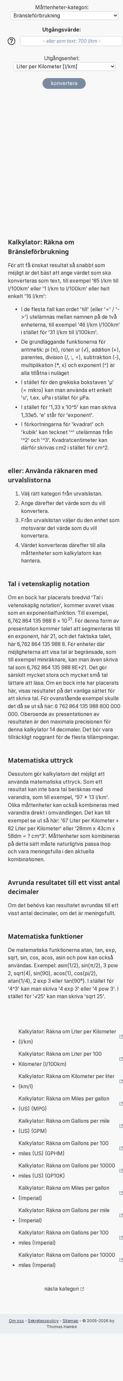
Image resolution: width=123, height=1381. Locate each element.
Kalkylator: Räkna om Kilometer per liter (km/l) (66, 1081)
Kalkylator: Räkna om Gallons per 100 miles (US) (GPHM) (63, 1148)
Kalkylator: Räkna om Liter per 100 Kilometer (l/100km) (60, 1059)
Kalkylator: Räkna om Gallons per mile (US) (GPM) (64, 1126)
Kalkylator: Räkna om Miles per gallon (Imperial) (63, 1193)
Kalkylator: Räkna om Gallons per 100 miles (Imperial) (63, 1238)
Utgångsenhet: (61, 58)
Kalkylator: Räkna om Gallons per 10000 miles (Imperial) (66, 1260)
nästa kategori (61, 1289)
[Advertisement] (61, 160)
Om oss (16, 1320)
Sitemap (70, 1320)
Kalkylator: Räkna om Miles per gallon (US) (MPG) (63, 1103)
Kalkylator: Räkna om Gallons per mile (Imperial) (64, 1215)
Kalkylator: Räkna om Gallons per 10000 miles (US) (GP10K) (66, 1170)
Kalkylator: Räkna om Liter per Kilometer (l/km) (67, 1036)
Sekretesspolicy (43, 1320)
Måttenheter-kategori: (62, 7)
